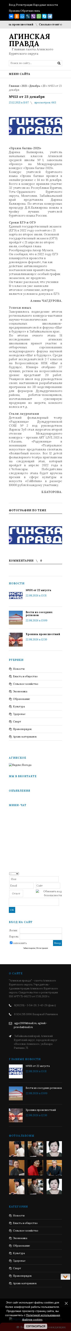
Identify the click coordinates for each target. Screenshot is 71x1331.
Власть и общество (25, 676)
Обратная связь (30, 10)
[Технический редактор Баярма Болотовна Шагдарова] (17, 1149)
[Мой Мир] (22, 16)
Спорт (17, 721)
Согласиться (35, 1326)
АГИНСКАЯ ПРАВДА (29, 40)
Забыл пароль (29, 948)
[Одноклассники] (16, 16)
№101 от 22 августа (38, 590)
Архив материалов (25, 736)
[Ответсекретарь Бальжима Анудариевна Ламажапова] (35, 1168)
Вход (12, 5)
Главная (14, 86)
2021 (24, 86)
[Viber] (33, 16)
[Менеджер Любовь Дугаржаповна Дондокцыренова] (35, 1149)
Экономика (20, 691)
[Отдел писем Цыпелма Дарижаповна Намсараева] (54, 1149)
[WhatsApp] (38, 16)
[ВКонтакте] (11, 16)
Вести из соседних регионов (39, 614)
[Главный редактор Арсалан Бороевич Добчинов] (54, 1168)
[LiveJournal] (27, 16)
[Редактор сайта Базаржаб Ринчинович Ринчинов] (17, 1168)
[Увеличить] (35, 534)
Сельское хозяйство (25, 684)
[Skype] (44, 16)
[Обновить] (60, 873)
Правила (14, 10)
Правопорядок (22, 729)
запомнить (20, 943)
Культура (19, 706)
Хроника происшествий (43, 634)
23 (44, 86)
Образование (21, 699)
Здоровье (19, 714)
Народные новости (45, 5)
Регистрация (24, 5)
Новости (18, 669)
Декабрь (34, 86)
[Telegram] (50, 16)
